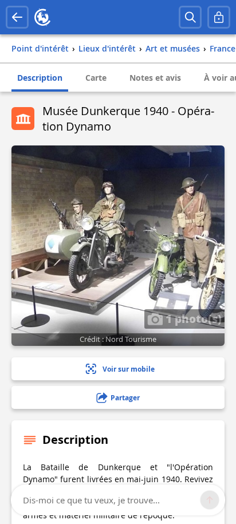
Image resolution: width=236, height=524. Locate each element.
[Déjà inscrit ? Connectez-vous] (218, 17)
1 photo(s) (192, 318)
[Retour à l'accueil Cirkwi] (42, 17)
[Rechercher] (190, 17)
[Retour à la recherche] (17, 17)
